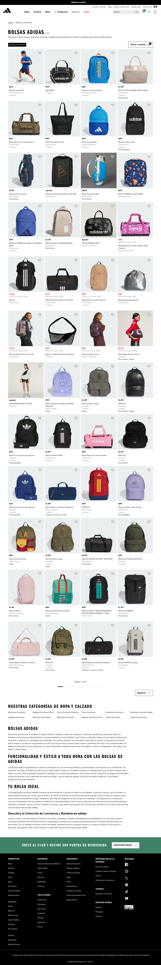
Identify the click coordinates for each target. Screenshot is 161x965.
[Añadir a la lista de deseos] (40, 53)
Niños (47, 12)
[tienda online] (7, 11)
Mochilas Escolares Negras (114, 712)
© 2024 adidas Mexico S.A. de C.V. (80, 962)
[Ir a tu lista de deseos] (149, 12)
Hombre (37, 12)
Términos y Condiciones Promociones (80, 955)
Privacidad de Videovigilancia (107, 955)
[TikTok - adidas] (139, 892)
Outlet (86, 12)
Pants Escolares (113, 717)
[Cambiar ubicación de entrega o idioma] (155, 7)
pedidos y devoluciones (121, 7)
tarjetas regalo (136, 7)
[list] (68, 45)
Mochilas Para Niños (42, 717)
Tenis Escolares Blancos (68, 712)
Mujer (27, 12)
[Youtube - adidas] (139, 898)
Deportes (76, 12)
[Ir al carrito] (155, 12)
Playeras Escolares (138, 717)
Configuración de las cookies (23, 955)
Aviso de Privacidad (141, 955)
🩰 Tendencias (61, 12)
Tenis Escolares (88, 712)
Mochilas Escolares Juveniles (65, 717)
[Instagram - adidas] (139, 871)
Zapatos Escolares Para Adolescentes (43, 712)
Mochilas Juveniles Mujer (141, 712)
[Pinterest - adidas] (139, 885)
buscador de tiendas (99, 7)
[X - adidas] (139, 878)
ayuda (110, 7)
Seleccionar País (126, 955)
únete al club (147, 7)
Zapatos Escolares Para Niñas (92, 717)
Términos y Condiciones (45, 955)
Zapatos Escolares (16, 717)
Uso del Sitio (60, 955)
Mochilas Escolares (16, 712)
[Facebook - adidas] (139, 865)
